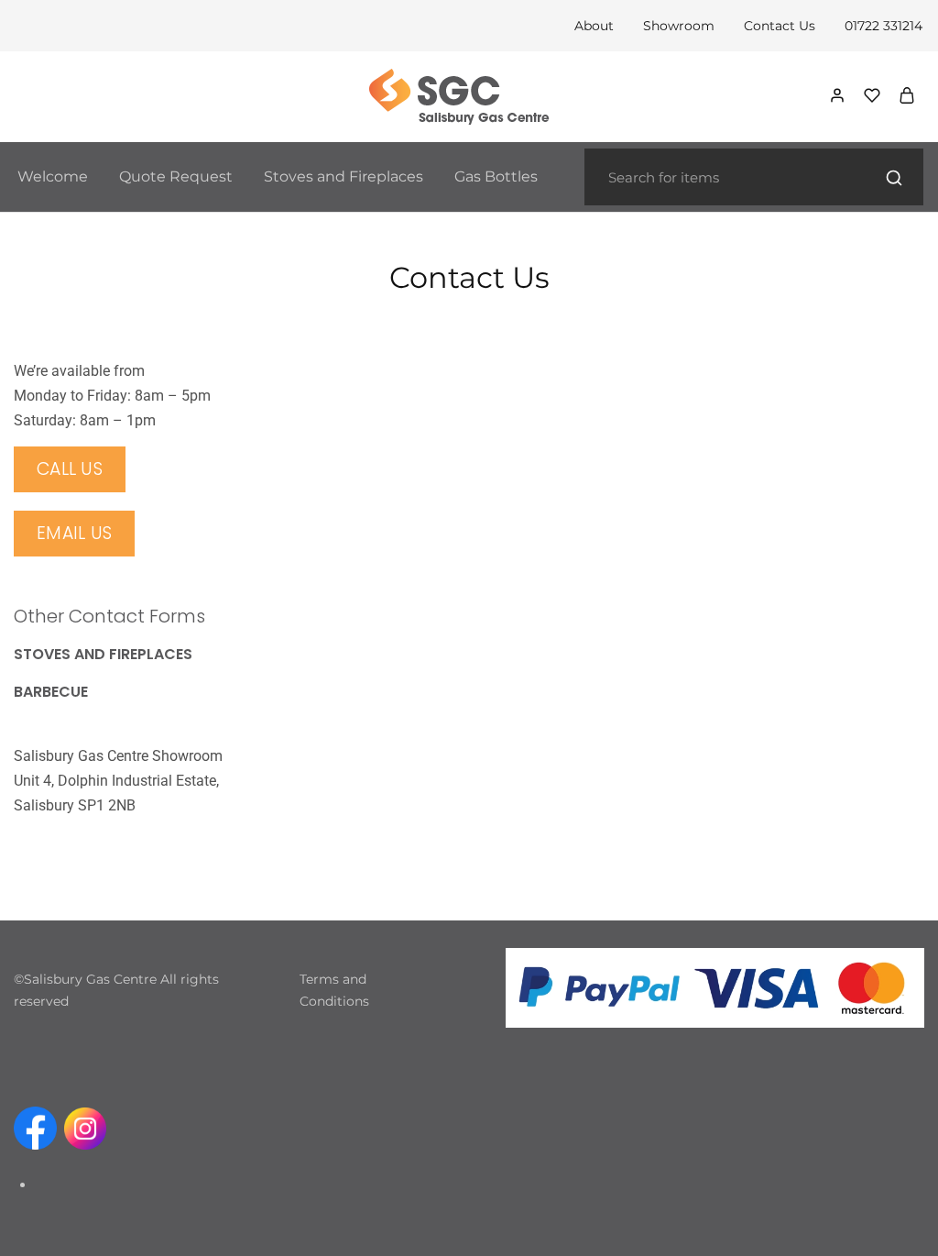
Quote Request (176, 176)
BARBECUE (51, 691)
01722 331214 (883, 25)
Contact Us (779, 25)
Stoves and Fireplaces (343, 176)
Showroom (678, 25)
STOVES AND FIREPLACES (103, 654)
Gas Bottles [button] (496, 176)
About (594, 25)
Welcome (52, 176)
